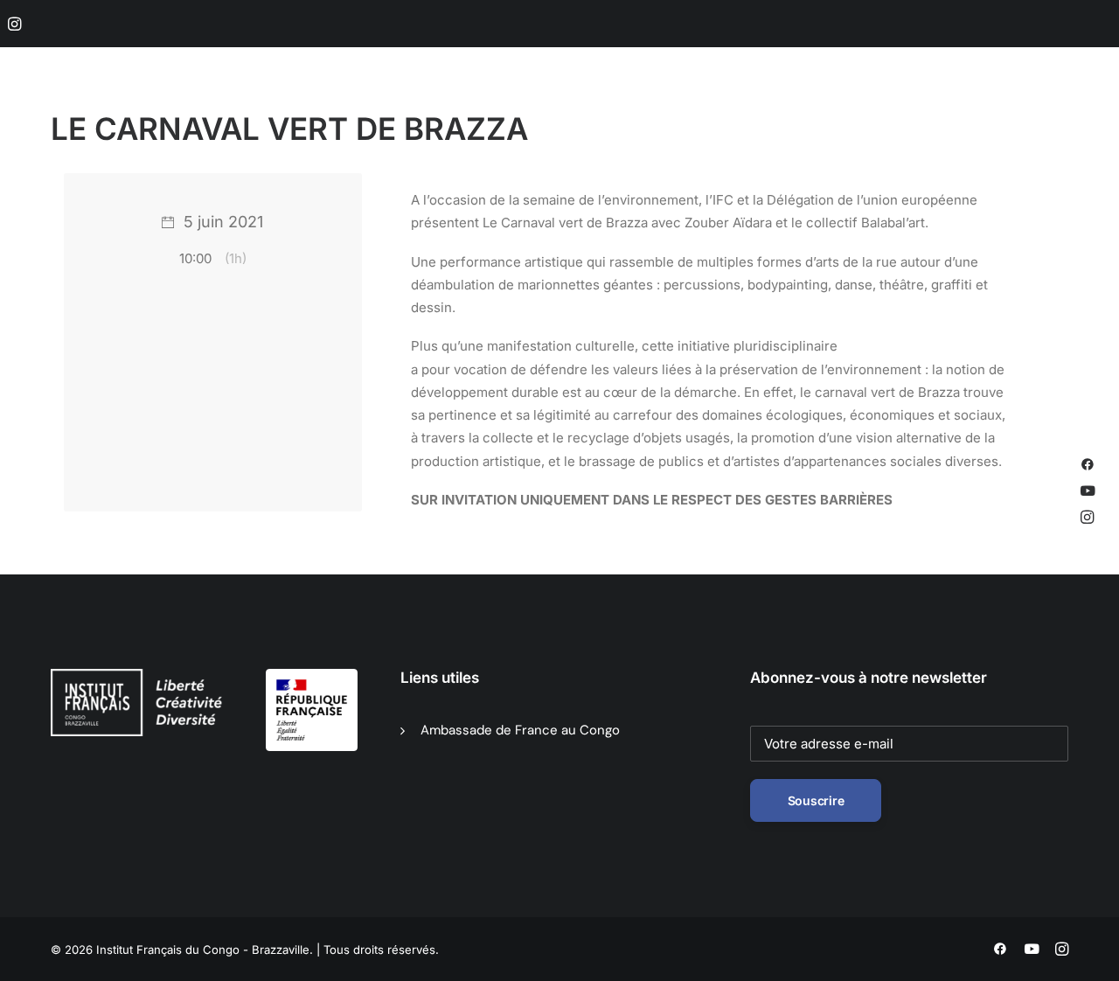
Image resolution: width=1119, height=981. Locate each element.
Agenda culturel (477, 106)
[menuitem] (14, 23)
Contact (1044, 106)
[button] (14, 23)
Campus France (946, 106)
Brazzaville (368, 106)
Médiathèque (592, 106)
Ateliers (847, 106)
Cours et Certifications (728, 106)
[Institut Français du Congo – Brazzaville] (140, 106)
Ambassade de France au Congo (520, 730)
